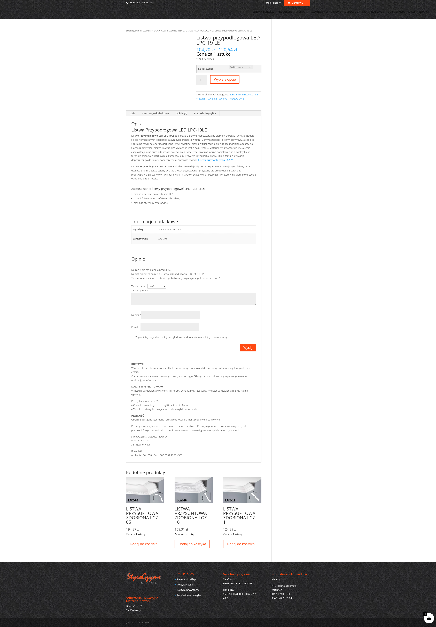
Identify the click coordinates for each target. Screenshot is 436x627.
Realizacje (377, 12)
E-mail (136, 327)
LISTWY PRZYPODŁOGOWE (199, 30)
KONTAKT (425, 12)
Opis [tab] (132, 113)
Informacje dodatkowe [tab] (155, 113)
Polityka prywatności (188, 589)
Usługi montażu (356, 12)
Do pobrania (396, 12)
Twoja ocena (139, 286)
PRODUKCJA (285, 12)
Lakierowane (205, 68)
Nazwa (136, 315)
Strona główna (263, 12)
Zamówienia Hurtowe (326, 12)
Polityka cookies (186, 584)
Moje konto (272, 3)
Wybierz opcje (225, 79)
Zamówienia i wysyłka (189, 595)
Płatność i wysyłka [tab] (205, 113)
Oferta (300, 12)
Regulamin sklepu (187, 579)
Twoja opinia (139, 290)
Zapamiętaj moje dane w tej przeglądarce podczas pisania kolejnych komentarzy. (181, 337)
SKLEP (412, 12)
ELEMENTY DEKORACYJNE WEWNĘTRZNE (163, 30)
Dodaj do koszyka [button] (144, 544)
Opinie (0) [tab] (181, 113)
